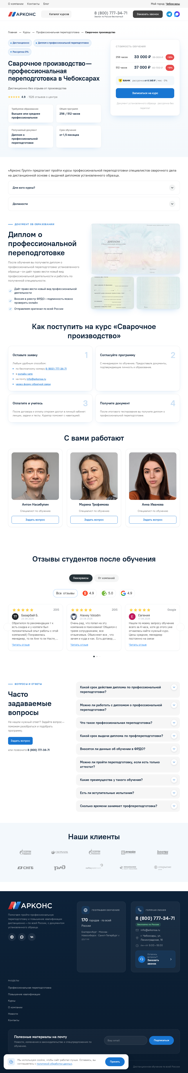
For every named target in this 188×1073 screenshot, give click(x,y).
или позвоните (29, 750)
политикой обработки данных (54, 1063)
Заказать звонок (148, 14)
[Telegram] (12, 937)
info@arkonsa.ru (36, 379)
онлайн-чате (25, 373)
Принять (115, 1061)
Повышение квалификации (24, 994)
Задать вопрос (35, 519)
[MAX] (22, 937)
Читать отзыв (21, 644)
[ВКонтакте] (32, 937)
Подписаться (161, 1040)
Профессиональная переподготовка (29, 987)
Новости (13, 1013)
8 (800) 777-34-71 (110, 12)
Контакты (33, 4)
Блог (46, 4)
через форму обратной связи (33, 384)
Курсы (11, 1000)
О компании (16, 4)
